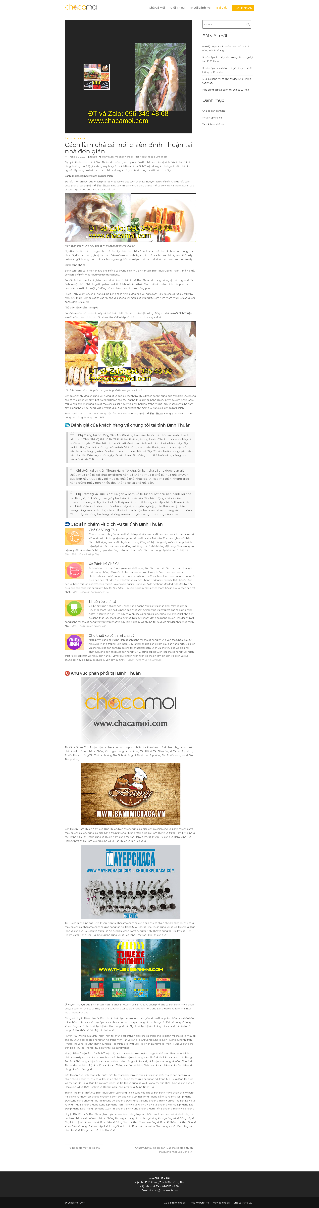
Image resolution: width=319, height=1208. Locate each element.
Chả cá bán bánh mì (75, 138)
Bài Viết (221, 7)
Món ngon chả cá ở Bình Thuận (151, 156)
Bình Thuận (103, 185)
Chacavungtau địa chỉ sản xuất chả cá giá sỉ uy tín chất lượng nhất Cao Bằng (164, 1149)
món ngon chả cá (124, 156)
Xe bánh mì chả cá (213, 124)
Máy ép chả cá (221, 1202)
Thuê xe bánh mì (199, 1202)
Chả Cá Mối (157, 7)
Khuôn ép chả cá (212, 117)
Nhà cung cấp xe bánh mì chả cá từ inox (225, 89)
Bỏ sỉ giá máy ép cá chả (86, 1147)
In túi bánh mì (200, 7)
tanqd (93, 156)
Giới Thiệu (177, 7)
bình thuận (108, 156)
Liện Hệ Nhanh (243, 7)
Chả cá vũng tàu (243, 1202)
